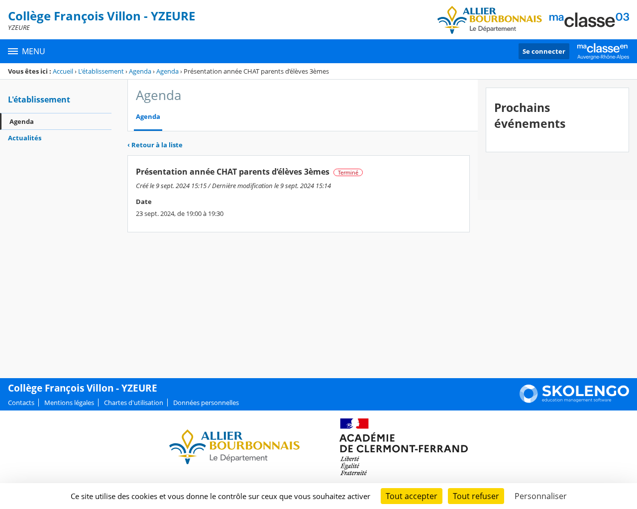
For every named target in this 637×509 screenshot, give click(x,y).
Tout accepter (411, 496)
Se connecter (544, 51)
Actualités (24, 137)
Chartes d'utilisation (133, 403)
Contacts (21, 403)
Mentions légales (69, 403)
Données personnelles (206, 403)
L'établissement (101, 71)
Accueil (63, 71)
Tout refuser (476, 496)
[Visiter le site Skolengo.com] (574, 400)
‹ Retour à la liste (155, 144)
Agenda (140, 71)
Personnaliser (541, 496)
